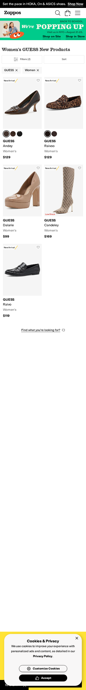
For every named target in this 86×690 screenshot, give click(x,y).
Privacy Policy (42, 656)
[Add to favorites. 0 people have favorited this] (38, 80)
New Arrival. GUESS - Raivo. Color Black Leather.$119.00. (22, 281)
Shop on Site (52, 36)
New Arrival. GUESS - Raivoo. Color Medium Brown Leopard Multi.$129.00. (63, 118)
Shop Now (75, 4)
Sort (64, 59)
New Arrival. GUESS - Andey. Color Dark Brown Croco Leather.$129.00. (22, 118)
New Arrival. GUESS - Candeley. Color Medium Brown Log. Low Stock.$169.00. (63, 202)
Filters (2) (25, 59)
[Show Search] (57, 13)
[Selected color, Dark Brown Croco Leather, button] (6, 133)
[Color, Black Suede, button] (19, 133)
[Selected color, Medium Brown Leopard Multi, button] (47, 133)
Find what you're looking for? (40, 330)
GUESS (9, 70)
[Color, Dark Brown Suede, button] (13, 133)
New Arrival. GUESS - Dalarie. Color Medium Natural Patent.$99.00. (22, 202)
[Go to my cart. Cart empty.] (67, 13)
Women (30, 70)
